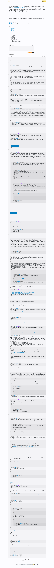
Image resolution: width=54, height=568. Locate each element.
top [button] (44, 56)
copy (34, 564)
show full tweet (15, 145)
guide (25, 562)
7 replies (13, 500)
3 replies (13, 395)
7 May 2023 (22, 170)
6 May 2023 (17, 65)
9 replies (15, 152)
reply (29, 52)
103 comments (13, 3)
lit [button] (40, 56)
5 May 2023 (18, 3)
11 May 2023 (20, 424)
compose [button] (13, 45)
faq (22, 562)
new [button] (42, 56)
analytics (23, 561)
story (28, 562)
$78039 (26, 1)
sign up (44, 1)
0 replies (15, 69)
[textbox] (27, 24)
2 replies (16, 162)
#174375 (23, 278)
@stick (18, 351)
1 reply (12, 65)
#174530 (19, 541)
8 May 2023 (19, 547)
